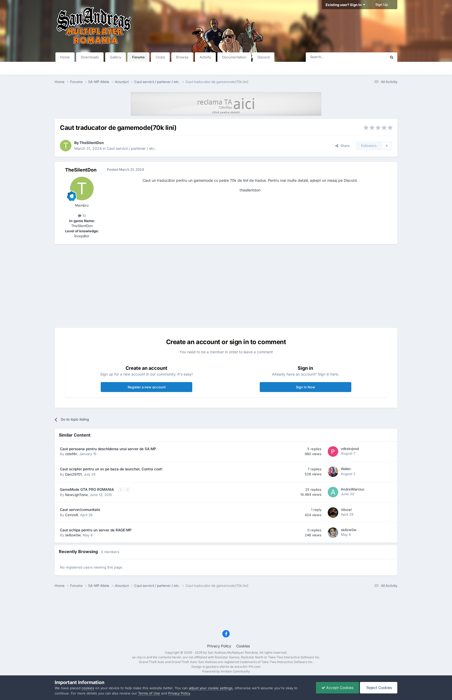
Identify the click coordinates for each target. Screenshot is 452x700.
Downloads (90, 57)
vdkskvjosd (350, 449)
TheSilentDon (92, 142)
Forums (138, 57)
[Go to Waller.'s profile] (333, 471)
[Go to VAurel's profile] (333, 512)
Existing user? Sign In (344, 5)
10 (83, 215)
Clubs (160, 57)
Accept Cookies (339, 687)
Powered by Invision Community (226, 671)
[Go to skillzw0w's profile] (333, 532)
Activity (205, 57)
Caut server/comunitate (80, 510)
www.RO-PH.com (247, 667)
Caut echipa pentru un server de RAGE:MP (96, 530)
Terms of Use (149, 693)
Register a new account (147, 387)
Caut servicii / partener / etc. (131, 148)
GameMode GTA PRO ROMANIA (87, 489)
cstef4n (71, 454)
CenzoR (71, 515)
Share (344, 146)
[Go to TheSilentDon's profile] (65, 145)
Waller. (346, 469)
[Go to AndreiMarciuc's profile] (333, 492)
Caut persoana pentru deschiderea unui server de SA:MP (108, 449)
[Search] (391, 57)
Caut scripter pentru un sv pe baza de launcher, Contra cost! (111, 469)
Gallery (115, 57)
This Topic (371, 57)
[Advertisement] (226, 286)
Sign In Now (305, 387)
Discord (263, 57)
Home (65, 57)
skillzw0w (73, 535)
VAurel (346, 510)
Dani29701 (73, 474)
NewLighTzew (76, 495)
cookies (88, 688)
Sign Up (381, 4)
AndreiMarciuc (352, 489)
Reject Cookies (378, 687)
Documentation (234, 57)
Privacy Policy (219, 646)
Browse (182, 57)
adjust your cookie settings (211, 688)
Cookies (243, 646)
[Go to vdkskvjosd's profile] (333, 451)
